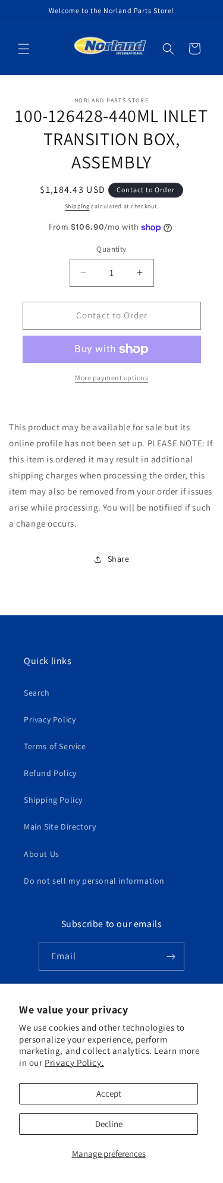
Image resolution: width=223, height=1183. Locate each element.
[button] (24, 49)
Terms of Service (55, 746)
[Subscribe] (171, 957)
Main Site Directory (60, 826)
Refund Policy (50, 773)
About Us (41, 854)
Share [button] (119, 558)
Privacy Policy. (74, 1062)
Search (37, 692)
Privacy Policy (50, 719)
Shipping (77, 206)
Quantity (111, 249)
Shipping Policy (53, 799)
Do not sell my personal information (94, 880)
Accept (108, 1093)
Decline (109, 1123)
